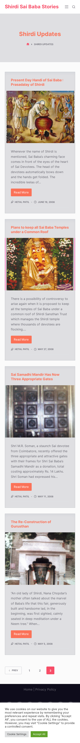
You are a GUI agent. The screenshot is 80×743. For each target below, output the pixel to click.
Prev (15, 670)
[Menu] (66, 7)
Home (28, 689)
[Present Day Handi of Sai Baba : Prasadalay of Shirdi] (40, 117)
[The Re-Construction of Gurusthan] (40, 558)
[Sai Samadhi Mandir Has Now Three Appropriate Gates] (40, 411)
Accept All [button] (39, 734)
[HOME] (27, 44)
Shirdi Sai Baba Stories (32, 6)
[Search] (73, 6)
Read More (23, 193)
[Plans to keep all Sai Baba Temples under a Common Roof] (40, 264)
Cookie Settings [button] (16, 734)
